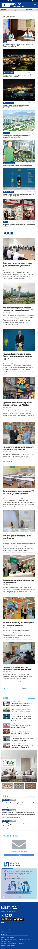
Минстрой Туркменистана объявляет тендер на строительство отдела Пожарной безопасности (17, 824)
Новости (5, 698)
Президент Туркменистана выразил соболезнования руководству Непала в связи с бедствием (16, 106)
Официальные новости (8, 72)
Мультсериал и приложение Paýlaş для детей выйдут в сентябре (18, 581)
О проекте (4, 926)
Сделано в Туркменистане (9, 163)
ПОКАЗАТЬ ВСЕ (31, 698)
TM (29, 1)
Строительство (7, 133)
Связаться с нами (6, 931)
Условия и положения (7, 928)
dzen (10, 915)
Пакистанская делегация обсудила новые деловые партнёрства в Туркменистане (17, 264)
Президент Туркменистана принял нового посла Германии (17, 536)
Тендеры (5, 796)
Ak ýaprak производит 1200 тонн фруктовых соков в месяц (17, 165)
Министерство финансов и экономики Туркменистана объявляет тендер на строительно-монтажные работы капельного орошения (18, 813)
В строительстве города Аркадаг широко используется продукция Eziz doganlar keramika (16, 136)
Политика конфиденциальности (10, 930)
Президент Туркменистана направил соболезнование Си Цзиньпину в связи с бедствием (17, 75)
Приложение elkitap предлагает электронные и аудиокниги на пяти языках (18, 623)
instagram (6, 915)
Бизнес (5, 42)
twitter (3, 915)
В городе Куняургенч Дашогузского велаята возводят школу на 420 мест (21, 726)
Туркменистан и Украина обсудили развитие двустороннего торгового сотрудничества (18, 45)
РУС (33, 1)
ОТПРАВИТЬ (19, 855)
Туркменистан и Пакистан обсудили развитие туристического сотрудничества (18, 448)
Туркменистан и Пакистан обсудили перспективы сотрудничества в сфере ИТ (17, 668)
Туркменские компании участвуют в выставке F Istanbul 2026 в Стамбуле (19, 225)
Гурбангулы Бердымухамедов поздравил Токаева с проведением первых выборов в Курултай (17, 356)
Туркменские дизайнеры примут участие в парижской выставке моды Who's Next (17, 403)
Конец (24, 688)
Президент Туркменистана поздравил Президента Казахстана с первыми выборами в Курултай (19, 194)
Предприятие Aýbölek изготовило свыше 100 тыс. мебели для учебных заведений (18, 492)
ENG (25, 1)
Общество (6, 222)
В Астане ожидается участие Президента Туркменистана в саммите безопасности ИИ (18, 308)
